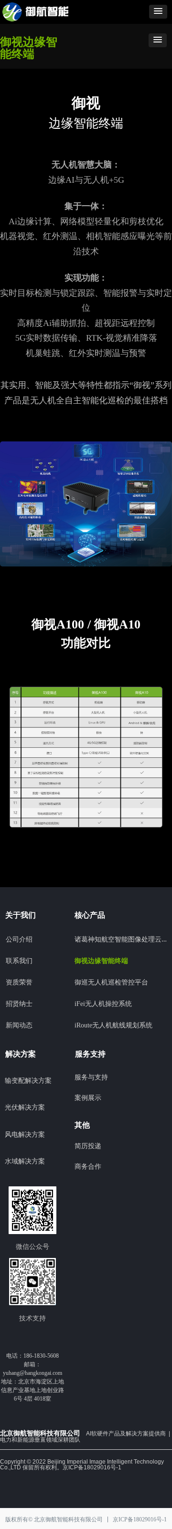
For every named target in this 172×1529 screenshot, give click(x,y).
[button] (158, 12)
